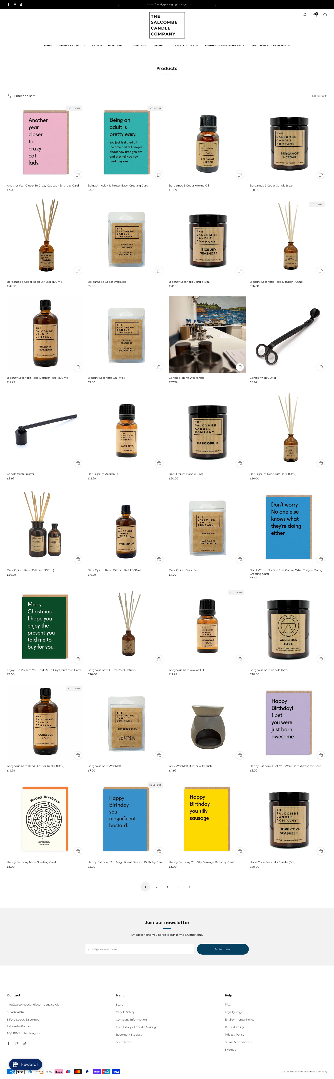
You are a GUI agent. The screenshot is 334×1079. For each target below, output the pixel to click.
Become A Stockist (129, 1034)
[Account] (305, 15)
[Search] (325, 15)
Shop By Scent (70, 45)
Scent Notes (124, 1042)
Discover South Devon (269, 45)
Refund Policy (234, 1027)
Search (120, 1004)
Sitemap (230, 1049)
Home (48, 45)
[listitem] (167, 4)
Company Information (131, 1019)
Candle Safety (125, 1012)
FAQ (228, 1004)
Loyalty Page (234, 1012)
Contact (140, 45)
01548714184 (15, 1012)
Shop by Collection (107, 45)
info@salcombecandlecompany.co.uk (33, 1004)
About (159, 45)
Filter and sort (24, 96)
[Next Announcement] (216, 5)
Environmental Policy (239, 1019)
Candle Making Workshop (224, 45)
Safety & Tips (184, 45)
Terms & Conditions (238, 1042)
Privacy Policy (234, 1034)
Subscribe (223, 949)
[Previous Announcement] (118, 5)
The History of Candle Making (136, 1027)
